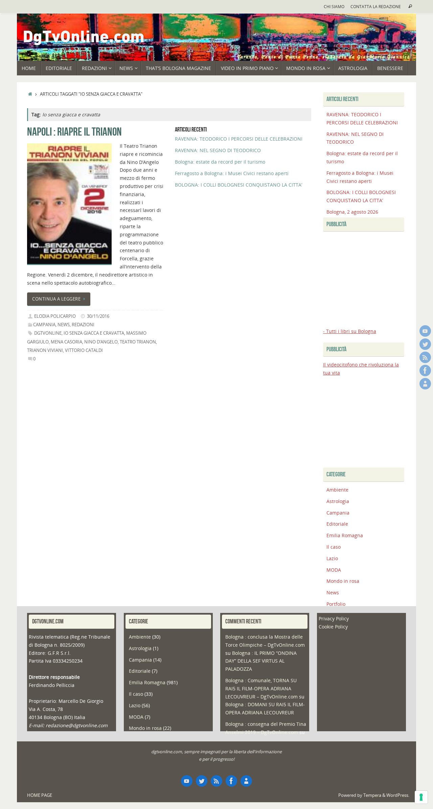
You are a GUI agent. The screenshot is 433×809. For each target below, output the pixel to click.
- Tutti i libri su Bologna (349, 331)
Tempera (372, 795)
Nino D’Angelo (101, 342)
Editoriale (337, 524)
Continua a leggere (56, 299)
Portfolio (335, 604)
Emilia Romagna (344, 535)
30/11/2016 (98, 316)
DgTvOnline (48, 333)
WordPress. (397, 795)
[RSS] (425, 357)
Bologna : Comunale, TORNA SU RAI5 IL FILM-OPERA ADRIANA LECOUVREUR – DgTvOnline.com (261, 688)
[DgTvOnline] (425, 331)
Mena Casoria (66, 342)
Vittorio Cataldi (84, 350)
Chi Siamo (334, 6)
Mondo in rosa (342, 581)
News (64, 325)
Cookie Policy (333, 626)
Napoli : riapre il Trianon (74, 131)
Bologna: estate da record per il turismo (220, 162)
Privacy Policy (334, 618)
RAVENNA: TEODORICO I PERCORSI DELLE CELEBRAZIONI (238, 139)
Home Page (39, 795)
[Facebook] (425, 370)
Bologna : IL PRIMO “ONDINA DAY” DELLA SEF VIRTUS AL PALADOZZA (261, 661)
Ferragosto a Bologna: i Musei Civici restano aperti (232, 173)
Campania (44, 325)
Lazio (332, 558)
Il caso (333, 547)
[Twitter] (425, 344)
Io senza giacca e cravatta (94, 333)
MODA (333, 570)
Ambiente (337, 489)
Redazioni (83, 325)
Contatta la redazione (375, 6)
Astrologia (337, 501)
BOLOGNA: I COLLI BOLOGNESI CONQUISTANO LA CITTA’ (238, 185)
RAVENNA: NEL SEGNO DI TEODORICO (218, 150)
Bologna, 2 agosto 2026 (352, 212)
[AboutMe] (425, 383)
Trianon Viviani (45, 350)
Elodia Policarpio (55, 316)
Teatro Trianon (138, 342)
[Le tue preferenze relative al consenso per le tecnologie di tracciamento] (421, 797)
